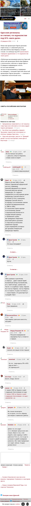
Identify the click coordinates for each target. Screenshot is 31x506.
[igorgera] (3, 408)
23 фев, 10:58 (21, 425)
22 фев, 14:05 (17, 377)
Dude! (9, 348)
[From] (3, 303)
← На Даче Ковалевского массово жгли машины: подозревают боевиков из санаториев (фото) (15, 479)
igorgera (10, 407)
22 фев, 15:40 (18, 388)
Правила (27, 465)
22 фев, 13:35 (16, 304)
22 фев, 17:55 (21, 407)
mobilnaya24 (17, 167)
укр (25, 18)
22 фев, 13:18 (17, 152)
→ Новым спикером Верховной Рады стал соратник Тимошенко (14, 486)
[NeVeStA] (3, 425)
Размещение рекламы (17, 499)
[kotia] (2, 152)
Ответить (9, 162)
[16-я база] (2, 377)
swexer (7, 388)
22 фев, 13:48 (19, 348)
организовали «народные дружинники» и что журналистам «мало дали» (15, 54)
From (8, 304)
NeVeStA (10, 425)
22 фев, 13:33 (23, 274)
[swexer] (2, 388)
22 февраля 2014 (6, 41)
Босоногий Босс (11, 315)
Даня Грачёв (12, 240)
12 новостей (11, 118)
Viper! (7, 180)
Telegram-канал (16, 501)
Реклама (15, 29)
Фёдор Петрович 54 (16, 331)
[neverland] (4, 359)
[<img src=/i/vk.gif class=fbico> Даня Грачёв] (4, 240)
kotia (7, 152)
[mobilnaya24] (7, 167)
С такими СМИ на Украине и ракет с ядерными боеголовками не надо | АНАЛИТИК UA (16, 396)
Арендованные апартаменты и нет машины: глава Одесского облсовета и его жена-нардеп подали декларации (15, 126)
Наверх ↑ (5, 467)
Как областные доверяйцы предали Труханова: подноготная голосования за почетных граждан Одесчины (13, 132)
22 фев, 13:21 (17, 180)
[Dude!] (4, 348)
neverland (12, 359)
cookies (17, 504)
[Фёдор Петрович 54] (4, 332)
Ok (23, 504)
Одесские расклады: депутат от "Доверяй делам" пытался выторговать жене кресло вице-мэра (14, 138)
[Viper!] (2, 180)
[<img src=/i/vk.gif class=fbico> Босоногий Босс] (2, 315)
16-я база (8, 377)
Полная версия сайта (5, 499)
